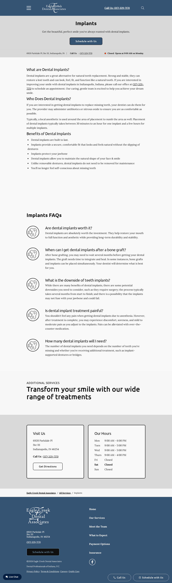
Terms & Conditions (50, 571)
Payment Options (99, 544)
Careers (63, 571)
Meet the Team (98, 526)
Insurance (95, 552)
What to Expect (98, 535)
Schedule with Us (86, 41)
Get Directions (48, 466)
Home (92, 509)
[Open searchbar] (142, 8)
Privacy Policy (33, 571)
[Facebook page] (92, 562)
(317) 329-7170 (86, 53)
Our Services (97, 517)
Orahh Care (73, 571)
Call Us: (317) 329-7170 (117, 7)
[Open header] (29, 8)
